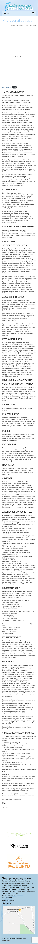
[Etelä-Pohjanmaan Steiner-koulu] (19, 6)
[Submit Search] (3, 807)
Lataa (14, 87)
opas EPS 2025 (6, 87)
